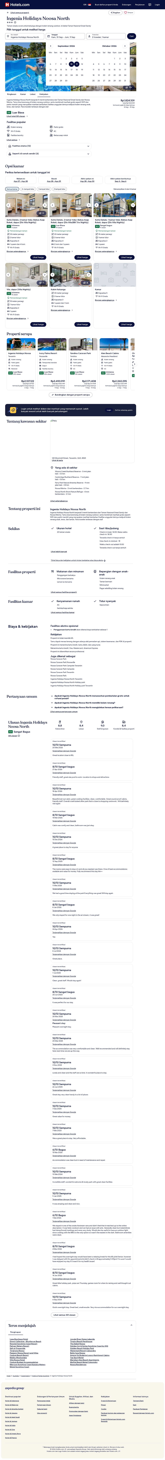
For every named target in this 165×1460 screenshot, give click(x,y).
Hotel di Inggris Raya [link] (13, 1434)
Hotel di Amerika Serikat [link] (14, 1409)
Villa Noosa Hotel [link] (17, 1360)
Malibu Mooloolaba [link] (18, 1357)
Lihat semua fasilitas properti (64, 592)
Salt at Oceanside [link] (17, 1348)
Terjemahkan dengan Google (64, 751)
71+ (130, 87)
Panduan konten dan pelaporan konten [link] (113, 1414)
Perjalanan (140, 4)
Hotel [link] (9, 1376)
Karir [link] (134, 1405)
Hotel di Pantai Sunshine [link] (40, 1376)
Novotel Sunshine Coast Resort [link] (23, 1344)
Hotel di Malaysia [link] (11, 1405)
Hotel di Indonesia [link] (12, 1401)
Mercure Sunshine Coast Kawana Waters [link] (27, 1364)
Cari (132, 36)
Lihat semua (12, 140)
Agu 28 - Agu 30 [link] (87, 181)
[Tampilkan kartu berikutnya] (135, 364)
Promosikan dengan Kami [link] (78, 1411)
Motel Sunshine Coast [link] (19, 1367)
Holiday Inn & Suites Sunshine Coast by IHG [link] (89, 1346)
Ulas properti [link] (42, 1413)
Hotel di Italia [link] (10, 1425)
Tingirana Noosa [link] (17, 1351)
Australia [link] (16, 1376)
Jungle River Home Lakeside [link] (82, 1339)
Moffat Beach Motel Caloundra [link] (83, 1362)
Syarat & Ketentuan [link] (108, 1401)
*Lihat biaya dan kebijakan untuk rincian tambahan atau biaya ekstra (77, 560)
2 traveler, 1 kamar (100, 37)
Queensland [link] (25, 1376)
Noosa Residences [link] (78, 1364)
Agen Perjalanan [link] (75, 1415)
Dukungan (126, 4)
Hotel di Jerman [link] (11, 1421)
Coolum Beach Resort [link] (19, 1355)
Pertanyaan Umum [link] (44, 1405)
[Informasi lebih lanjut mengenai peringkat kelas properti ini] (14, 22)
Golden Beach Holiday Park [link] (82, 1348)
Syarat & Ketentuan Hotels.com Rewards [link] (113, 1420)
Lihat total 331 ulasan (16, 116)
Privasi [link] (103, 1405)
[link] (129, 12)
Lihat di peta (57, 460)
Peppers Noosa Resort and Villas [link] (24, 1353)
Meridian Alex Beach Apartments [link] (84, 1360)
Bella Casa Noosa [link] (77, 1353)
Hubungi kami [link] (42, 1409)
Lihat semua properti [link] (20, 12)
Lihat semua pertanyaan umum (63, 711)
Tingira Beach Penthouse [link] (81, 1341)
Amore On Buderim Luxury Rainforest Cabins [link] (89, 1355)
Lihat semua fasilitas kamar (63, 612)
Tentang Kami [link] (138, 1401)
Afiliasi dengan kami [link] (76, 1403)
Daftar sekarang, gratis (124, 410)
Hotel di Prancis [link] (11, 1438)
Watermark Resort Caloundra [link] (83, 1351)
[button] (61, 58)
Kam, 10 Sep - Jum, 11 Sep (63, 37)
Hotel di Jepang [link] (11, 1413)
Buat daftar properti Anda (106, 4)
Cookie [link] (103, 1409)
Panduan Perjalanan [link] (140, 1409)
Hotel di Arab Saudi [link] (12, 1417)
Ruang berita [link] (74, 1407)
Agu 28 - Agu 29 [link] (54, 181)
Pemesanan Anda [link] (43, 1401)
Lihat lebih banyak (59, 551)
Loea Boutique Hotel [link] (19, 1339)
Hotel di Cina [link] (10, 1429)
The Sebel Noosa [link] (77, 1344)
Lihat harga (38, 257)
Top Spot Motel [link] (77, 1357)
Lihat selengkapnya (59, 501)
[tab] (15, 1332)
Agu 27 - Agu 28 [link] (21, 181)
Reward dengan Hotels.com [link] (143, 1413)
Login (157, 4)
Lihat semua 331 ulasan (64, 1315)
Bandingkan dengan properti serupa (72, 395)
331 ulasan (12, 736)
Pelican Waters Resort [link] (19, 1346)
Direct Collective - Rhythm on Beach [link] (25, 1341)
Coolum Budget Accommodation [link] (24, 1362)
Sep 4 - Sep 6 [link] (120, 181)
